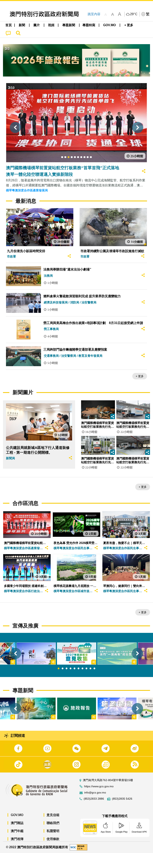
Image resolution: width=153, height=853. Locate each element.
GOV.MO (17, 815)
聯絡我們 (53, 823)
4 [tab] (71, 669)
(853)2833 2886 (94, 798)
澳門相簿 (17, 839)
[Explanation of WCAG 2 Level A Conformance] (78, 847)
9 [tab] (90, 669)
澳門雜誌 (17, 823)
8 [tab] (86, 669)
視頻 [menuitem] (51, 25)
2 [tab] (63, 669)
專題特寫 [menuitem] (88, 25)
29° (134, 14)
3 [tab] (67, 669)
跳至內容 (94, 14)
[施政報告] (76, 708)
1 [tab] (59, 669)
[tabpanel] (76, 653)
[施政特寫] (117, 708)
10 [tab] (94, 669)
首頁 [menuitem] (8, 25)
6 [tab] (78, 669)
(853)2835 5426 (122, 798)
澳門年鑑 (17, 831)
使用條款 (53, 839)
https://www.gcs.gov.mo (99, 786)
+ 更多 (140, 376)
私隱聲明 (53, 831)
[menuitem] (22, 25)
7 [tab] (82, 669)
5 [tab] (74, 669)
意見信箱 (53, 815)
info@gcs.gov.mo (95, 792)
